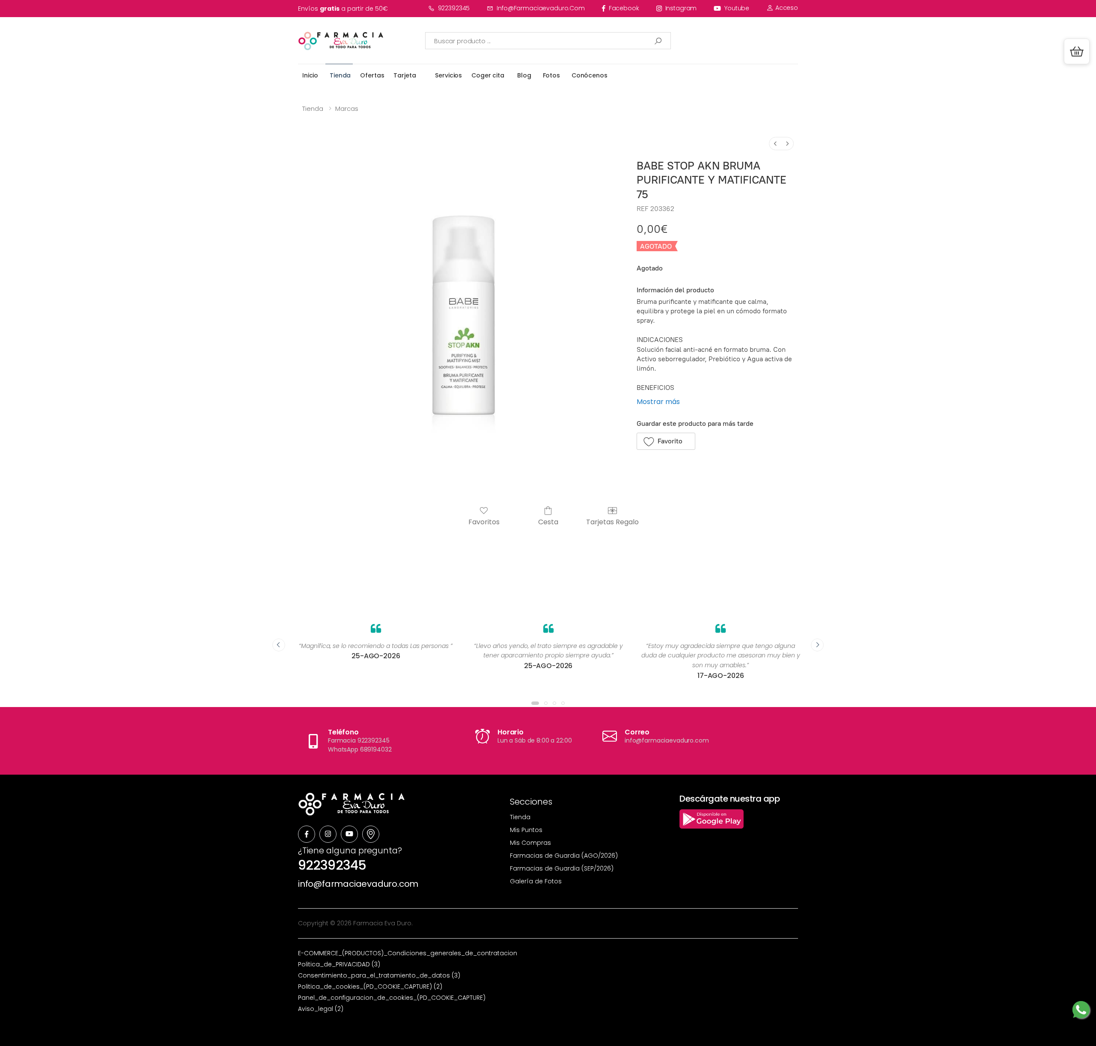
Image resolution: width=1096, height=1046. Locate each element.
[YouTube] (349, 834)
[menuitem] (775, 143)
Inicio (310, 75)
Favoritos (484, 521)
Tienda (340, 75)
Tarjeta (404, 75)
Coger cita (487, 75)
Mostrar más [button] (658, 402)
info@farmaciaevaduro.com (541, 8)
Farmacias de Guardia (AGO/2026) (564, 855)
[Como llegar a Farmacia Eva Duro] (370, 834)
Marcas (346, 108)
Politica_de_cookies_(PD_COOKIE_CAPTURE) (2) (370, 986)
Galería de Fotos (536, 881)
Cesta (548, 521)
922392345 (454, 8)
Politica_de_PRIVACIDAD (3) (339, 964)
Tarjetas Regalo (612, 521)
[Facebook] (306, 834)
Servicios (448, 75)
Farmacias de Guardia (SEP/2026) (562, 868)
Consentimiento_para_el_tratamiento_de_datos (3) (379, 975)
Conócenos (590, 75)
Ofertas (372, 75)
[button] (1077, 51)
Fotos (551, 75)
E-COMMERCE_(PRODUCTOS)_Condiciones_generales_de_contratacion (407, 953)
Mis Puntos (526, 830)
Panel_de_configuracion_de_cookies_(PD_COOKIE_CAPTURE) (391, 997)
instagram (681, 8)
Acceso (786, 7)
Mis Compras (530, 842)
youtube (736, 8)
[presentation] (278, 645)
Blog (524, 75)
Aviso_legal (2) (320, 1008)
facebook (624, 8)
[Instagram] (328, 834)
